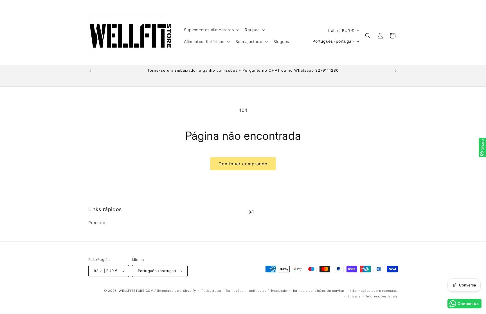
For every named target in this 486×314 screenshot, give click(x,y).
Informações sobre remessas (374, 291)
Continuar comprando (243, 163)
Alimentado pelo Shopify (175, 291)
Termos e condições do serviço (318, 291)
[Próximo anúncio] (396, 70)
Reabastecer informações (222, 291)
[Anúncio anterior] (90, 70)
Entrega (354, 296)
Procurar (96, 222)
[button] (211, 30)
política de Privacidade (268, 291)
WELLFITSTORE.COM (136, 291)
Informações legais (382, 296)
